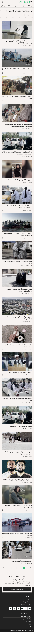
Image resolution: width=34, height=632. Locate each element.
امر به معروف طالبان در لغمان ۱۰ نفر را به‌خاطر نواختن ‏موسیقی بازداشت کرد (18, 345)
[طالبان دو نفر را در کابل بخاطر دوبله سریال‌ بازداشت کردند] (17, 469)
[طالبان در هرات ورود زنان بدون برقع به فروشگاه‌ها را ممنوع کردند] (17, 85)
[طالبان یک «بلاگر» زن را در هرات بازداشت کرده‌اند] (17, 169)
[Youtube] (22, 608)
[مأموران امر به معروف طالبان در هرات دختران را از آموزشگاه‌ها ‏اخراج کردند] (17, 278)
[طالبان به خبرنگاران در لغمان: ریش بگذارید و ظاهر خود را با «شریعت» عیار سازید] (17, 222)
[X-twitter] (26, 608)
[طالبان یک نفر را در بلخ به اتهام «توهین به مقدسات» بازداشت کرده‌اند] (17, 306)
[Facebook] (29, 608)
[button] (31, 2)
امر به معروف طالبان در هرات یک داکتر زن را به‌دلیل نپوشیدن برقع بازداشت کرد (19, 41)
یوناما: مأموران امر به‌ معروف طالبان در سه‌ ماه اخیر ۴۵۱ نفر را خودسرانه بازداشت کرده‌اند (17, 153)
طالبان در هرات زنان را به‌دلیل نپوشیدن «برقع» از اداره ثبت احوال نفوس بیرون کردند (17, 453)
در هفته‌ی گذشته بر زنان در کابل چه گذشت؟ (20, 426)
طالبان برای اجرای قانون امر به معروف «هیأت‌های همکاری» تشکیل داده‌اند (19, 206)
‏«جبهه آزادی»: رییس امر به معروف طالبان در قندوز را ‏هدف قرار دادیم (17, 534)
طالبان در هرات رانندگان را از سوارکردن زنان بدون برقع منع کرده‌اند (17, 69)
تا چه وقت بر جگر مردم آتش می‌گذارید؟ (22, 561)
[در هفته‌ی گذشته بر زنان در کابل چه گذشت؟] (17, 415)
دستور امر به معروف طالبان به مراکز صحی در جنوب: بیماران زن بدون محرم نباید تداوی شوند (18, 125)
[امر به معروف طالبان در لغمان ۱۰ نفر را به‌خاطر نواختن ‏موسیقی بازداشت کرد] (17, 334)
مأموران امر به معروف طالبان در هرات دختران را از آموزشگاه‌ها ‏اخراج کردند (19, 290)
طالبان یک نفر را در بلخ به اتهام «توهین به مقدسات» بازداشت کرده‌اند (19, 317)
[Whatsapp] (10, 608)
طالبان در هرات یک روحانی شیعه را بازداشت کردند (19, 372)
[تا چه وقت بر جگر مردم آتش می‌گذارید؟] (17, 550)
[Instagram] (18, 608)
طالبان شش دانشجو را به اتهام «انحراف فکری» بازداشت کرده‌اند (17, 399)
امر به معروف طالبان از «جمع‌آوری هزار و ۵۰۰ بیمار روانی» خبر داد (17, 262)
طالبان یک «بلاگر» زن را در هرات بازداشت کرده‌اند (19, 179)
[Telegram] (14, 608)
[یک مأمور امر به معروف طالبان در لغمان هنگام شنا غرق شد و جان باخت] (17, 494)
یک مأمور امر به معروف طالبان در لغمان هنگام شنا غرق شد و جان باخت (17, 506)
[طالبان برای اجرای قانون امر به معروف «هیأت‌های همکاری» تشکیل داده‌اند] (17, 195)
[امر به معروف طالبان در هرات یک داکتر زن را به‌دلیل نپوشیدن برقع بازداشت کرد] (17, 30)
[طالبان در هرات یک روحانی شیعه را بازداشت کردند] (17, 361)
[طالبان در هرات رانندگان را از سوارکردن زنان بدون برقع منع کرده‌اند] (17, 58)
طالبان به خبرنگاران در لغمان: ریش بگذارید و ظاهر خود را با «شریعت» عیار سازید (17, 234)
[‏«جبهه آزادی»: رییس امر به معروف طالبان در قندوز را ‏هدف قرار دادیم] (17, 522)
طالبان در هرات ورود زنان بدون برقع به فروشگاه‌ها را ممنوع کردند (17, 97)
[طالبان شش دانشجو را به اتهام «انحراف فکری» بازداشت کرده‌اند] (17, 387)
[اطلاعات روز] (24, 2)
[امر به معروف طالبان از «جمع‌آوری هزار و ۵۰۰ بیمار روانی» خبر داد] (17, 250)
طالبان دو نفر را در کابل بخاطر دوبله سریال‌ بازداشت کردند (17, 479)
